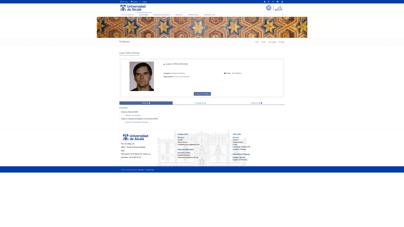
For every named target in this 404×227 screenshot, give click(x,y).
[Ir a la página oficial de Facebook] (268, 2)
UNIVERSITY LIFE (209, 15)
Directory (181, 137)
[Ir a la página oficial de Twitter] (273, 2)
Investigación (200, 103)
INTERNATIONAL (193, 15)
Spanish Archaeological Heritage (137, 122)
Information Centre (184, 153)
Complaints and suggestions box (189, 144)
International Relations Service (188, 157)
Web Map (141, 170)
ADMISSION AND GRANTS (161, 15)
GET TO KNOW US (128, 15)
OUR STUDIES (143, 15)
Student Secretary (184, 155)
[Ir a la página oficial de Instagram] (278, 2)
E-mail (235, 144)
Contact (180, 140)
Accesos (125, 2)
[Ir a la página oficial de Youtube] (282, 2)
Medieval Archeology (133, 115)
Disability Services (239, 157)
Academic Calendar (239, 149)
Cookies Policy (150, 170)
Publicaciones (256, 103)
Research (179, 15)
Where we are (182, 142)
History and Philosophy (182, 76)
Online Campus (238, 142)
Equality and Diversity (240, 160)
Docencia (145, 103)
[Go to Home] (132, 7)
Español (135, 2)
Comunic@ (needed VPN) (241, 147)
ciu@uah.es (146, 154)
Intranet (235, 140)
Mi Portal (236, 137)
